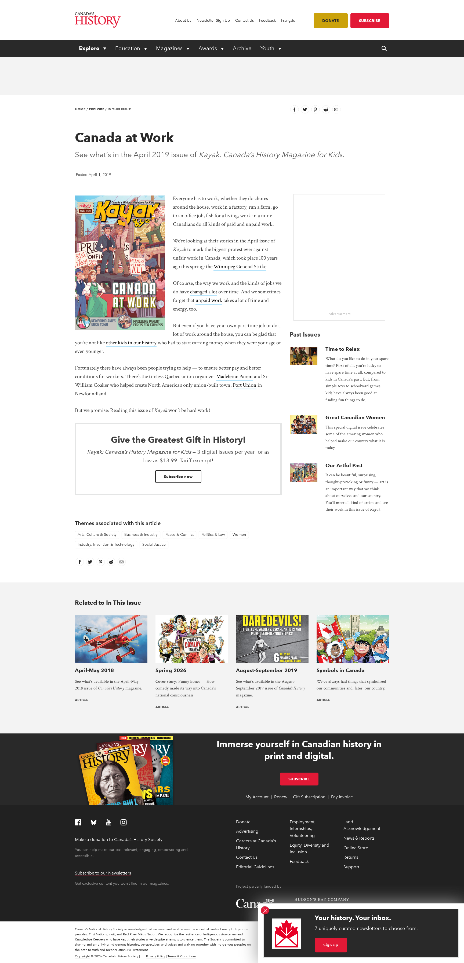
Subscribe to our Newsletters (103, 873)
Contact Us (244, 20)
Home (80, 109)
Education (128, 48)
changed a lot (203, 291)
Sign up (330, 945)
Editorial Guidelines (255, 866)
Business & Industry (141, 534)
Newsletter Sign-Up (213, 20)
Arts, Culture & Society (97, 534)
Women (239, 534)
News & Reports (359, 838)
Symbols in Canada (341, 670)
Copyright (82, 956)
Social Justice (154, 544)
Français (288, 20)
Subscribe (370, 21)
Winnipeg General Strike (239, 266)
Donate (330, 21)
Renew (280, 796)
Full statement (137, 950)
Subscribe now (178, 476)
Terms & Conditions (182, 956)
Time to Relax (342, 349)
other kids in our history (131, 342)
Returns (350, 857)
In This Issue (119, 109)
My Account (257, 796)
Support (351, 866)
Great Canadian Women (355, 417)
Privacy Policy (155, 956)
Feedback (267, 20)
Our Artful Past (344, 465)
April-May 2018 (94, 670)
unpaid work (208, 300)
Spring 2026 (170, 670)
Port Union (244, 385)
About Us (183, 20)
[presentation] (303, 356)
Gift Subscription (309, 796)
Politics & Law (213, 534)
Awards (208, 48)
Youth (268, 48)
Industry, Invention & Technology (106, 544)
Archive (242, 48)
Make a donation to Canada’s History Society (118, 839)
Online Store (355, 847)
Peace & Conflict (179, 534)
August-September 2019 (266, 670)
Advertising (247, 831)
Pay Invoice (342, 796)
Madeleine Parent (234, 376)
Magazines (170, 48)
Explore (90, 48)
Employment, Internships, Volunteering (303, 828)
